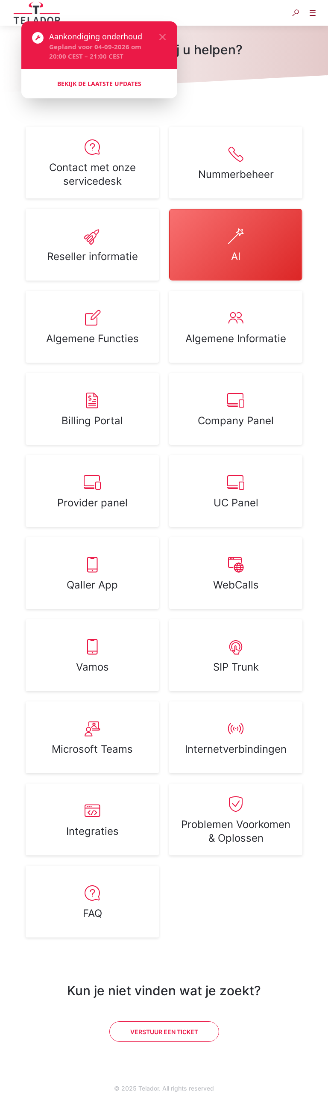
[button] (295, 13)
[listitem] (92, 162)
